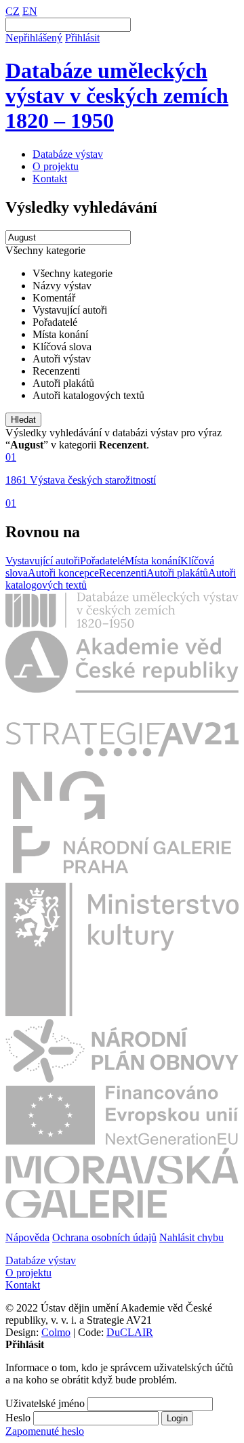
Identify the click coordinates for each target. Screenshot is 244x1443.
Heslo (17, 1417)
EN (29, 11)
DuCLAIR (129, 1332)
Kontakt (50, 178)
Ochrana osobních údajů (104, 1237)
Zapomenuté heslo (44, 1431)
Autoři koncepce (63, 573)
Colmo (55, 1332)
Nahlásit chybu (191, 1237)
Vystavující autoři (42, 560)
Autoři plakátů (177, 573)
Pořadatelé (102, 560)
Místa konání (152, 560)
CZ (12, 11)
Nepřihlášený (33, 37)
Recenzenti (122, 573)
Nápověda (27, 1237)
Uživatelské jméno (45, 1403)
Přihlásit (82, 37)
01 (10, 457)
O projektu (56, 166)
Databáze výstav (68, 154)
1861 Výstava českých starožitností (80, 480)
